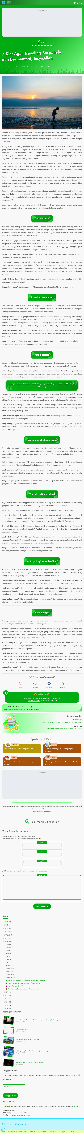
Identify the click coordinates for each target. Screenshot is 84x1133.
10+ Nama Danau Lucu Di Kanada (27, 1040)
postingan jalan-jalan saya (24, 191)
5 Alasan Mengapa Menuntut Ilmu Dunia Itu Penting (64, 729)
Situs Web (42, 861)
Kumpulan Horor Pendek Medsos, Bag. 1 (29, 1062)
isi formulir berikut (34, 700)
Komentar (42, 875)
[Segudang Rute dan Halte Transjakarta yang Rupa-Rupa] (8, 1056)
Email (42, 852)
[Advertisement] (42, 22)
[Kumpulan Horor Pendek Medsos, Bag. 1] (8, 1066)
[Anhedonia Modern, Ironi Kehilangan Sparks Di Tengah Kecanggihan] (8, 1024)
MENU (78, 2)
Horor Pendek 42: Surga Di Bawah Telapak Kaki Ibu (24, 983)
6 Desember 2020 (9, 66)
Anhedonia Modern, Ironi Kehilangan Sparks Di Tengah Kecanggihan (38, 1020)
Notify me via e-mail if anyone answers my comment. (25, 871)
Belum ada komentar (45, 66)
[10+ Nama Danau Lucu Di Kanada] (8, 1043)
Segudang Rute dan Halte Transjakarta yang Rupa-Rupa (36, 1051)
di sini (39, 812)
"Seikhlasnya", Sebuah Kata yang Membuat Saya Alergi (25, 989)
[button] (9, 2)
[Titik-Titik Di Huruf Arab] (8, 1033)
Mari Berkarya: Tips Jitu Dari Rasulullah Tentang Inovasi (62, 722)
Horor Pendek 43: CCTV (15, 986)
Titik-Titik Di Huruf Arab (25, 1030)
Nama (42, 842)
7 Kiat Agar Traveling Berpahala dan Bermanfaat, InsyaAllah (26, 980)
